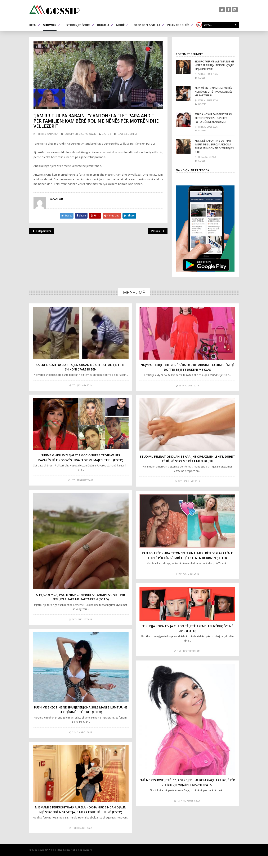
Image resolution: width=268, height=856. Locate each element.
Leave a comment (127, 133)
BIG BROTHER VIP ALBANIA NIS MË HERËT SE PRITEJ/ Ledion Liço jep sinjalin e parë (214, 65)
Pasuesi (155, 231)
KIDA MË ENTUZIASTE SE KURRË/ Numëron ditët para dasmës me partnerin (213, 91)
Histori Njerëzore (76, 25)
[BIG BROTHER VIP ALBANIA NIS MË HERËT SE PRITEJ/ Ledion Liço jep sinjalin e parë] (183, 67)
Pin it (96, 215)
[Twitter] (222, 9)
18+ (198, 25)
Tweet (68, 215)
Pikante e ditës (178, 25)
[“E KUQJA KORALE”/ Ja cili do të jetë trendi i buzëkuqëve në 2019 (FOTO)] (187, 604)
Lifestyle (79, 133)
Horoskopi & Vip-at (145, 25)
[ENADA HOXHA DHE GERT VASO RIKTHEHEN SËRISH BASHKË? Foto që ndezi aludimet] (183, 120)
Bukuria (103, 25)
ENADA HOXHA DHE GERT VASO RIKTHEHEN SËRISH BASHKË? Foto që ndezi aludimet (213, 118)
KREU (32, 25)
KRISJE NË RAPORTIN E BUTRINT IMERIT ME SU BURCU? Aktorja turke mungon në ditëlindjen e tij (214, 146)
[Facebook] (228, 9)
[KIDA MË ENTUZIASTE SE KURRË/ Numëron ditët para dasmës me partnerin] (183, 93)
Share (82, 215)
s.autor (106, 133)
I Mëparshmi (43, 231)
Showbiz (50, 25)
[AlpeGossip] (54, 9)
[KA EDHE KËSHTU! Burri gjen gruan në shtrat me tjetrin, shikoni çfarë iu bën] (81, 333)
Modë (120, 25)
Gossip (68, 133)
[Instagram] (235, 9)
